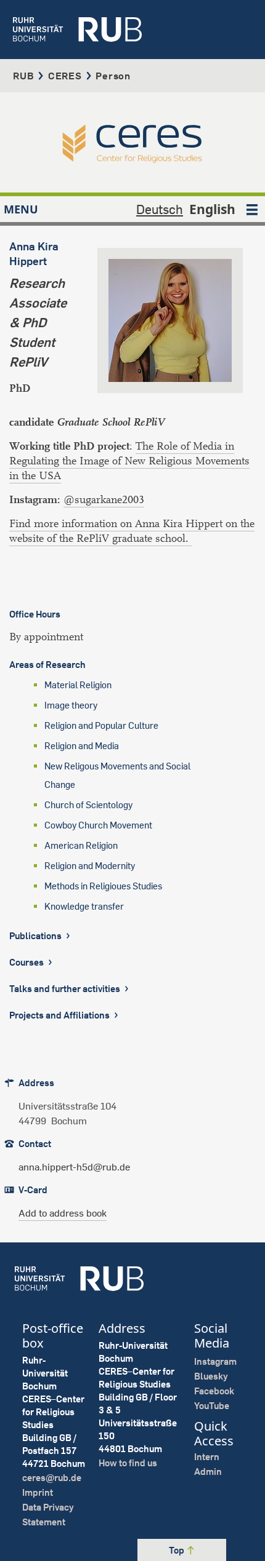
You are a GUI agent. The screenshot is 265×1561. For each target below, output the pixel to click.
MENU (21, 209)
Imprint (37, 1492)
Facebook (214, 1391)
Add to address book (62, 1213)
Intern (206, 1457)
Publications (36, 936)
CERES (65, 76)
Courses (27, 962)
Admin (208, 1471)
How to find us (128, 1463)
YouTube (211, 1406)
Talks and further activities (65, 989)
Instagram (215, 1361)
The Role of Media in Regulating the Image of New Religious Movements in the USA (129, 461)
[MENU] (252, 209)
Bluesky (211, 1376)
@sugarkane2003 (103, 499)
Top (177, 1550)
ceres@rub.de (51, 1478)
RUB (23, 76)
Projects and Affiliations (60, 1015)
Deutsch (159, 209)
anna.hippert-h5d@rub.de (74, 1167)
